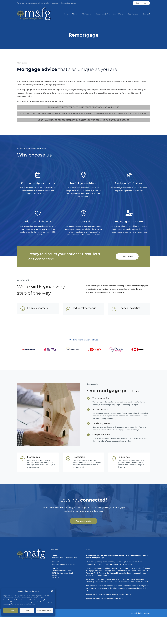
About (74, 14)
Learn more (127, 256)
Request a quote (83, 521)
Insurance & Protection (106, 14)
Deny (27, 610)
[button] (52, 591)
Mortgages (86, 14)
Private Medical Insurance (129, 14)
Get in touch (141, 3)
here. (129, 595)
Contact (146, 14)
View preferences (44, 610)
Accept (11, 610)
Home (66, 14)
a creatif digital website (140, 613)
